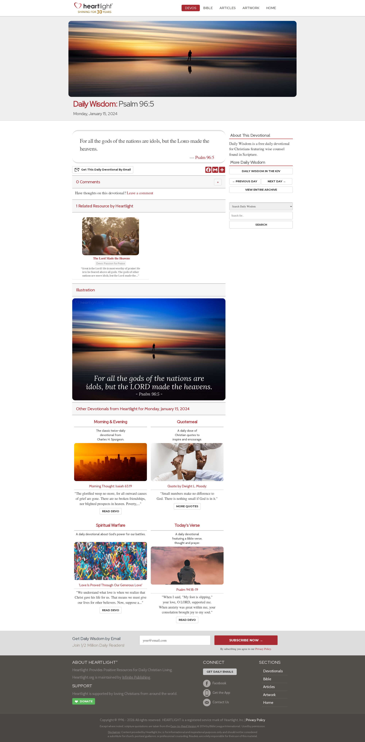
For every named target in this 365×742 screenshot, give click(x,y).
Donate (84, 701)
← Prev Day (244, 181)
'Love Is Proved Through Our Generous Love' (110, 585)
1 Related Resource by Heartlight (104, 206)
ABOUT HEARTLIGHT (94, 662)
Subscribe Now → (246, 640)
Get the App (221, 693)
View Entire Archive (261, 189)
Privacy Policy (263, 649)
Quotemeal (187, 421)
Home (268, 702)
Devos (190, 8)
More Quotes (187, 506)
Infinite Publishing (136, 677)
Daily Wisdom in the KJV (261, 171)
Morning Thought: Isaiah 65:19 (110, 486)
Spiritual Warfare (110, 525)
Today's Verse (187, 525)
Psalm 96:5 (204, 157)
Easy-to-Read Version (184, 726)
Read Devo (110, 511)
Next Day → (277, 181)
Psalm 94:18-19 (187, 590)
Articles (228, 8)
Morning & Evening (110, 421)
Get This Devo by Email (106, 169)
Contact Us (221, 702)
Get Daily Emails (220, 671)
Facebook (219, 683)
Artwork (251, 8)
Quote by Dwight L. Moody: (187, 486)
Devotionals (273, 671)
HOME (271, 8)
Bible (208, 8)
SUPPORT (82, 686)
